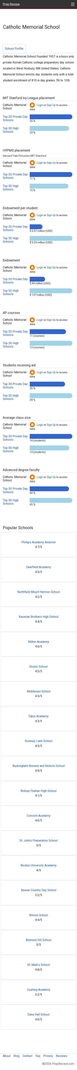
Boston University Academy (39, 865)
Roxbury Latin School (38, 741)
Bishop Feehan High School (38, 791)
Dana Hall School (38, 1014)
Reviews (61, 1056)
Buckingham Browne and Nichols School (39, 766)
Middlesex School (38, 691)
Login (40, 105)
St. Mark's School (38, 965)
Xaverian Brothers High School (38, 617)
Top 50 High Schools (11, 130)
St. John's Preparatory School (38, 840)
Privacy (48, 1056)
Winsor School (38, 915)
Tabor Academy (38, 716)
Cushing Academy (38, 989)
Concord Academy (38, 815)
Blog (16, 1056)
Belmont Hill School (38, 940)
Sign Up (51, 105)
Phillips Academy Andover (38, 542)
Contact (27, 1056)
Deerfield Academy (38, 567)
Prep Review (11, 4)
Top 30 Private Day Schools (15, 118)
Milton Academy (38, 642)
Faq (37, 1056)
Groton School (38, 666)
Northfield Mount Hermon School (38, 592)
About (6, 1056)
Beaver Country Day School (38, 890)
